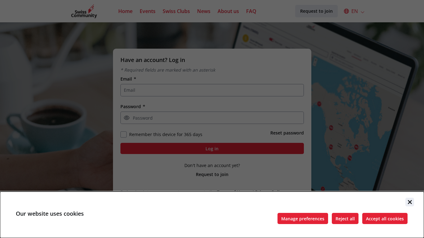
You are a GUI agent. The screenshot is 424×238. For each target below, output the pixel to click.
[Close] (409, 202)
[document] (212, 215)
